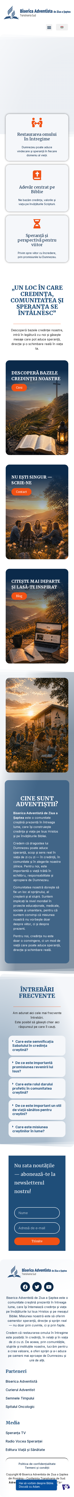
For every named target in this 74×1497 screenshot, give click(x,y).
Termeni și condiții (37, 1467)
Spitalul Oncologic (20, 1407)
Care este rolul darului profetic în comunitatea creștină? (32, 1088)
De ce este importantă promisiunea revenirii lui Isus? (32, 1067)
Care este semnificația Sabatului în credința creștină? (33, 1046)
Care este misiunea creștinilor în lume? (30, 1129)
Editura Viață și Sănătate (25, 1450)
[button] (49, 27)
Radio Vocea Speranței (24, 1441)
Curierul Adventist (20, 1390)
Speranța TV (16, 1433)
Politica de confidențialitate (37, 1463)
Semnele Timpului (20, 1398)
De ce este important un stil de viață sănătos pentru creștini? (36, 1110)
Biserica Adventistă (21, 1381)
